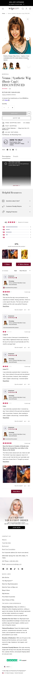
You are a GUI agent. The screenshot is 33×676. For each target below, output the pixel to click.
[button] (2, 8)
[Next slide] (28, 38)
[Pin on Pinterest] (13, 150)
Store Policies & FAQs (8, 600)
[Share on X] (10, 150)
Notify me (16, 118)
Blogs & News (6, 590)
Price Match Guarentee (8, 596)
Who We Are (5, 577)
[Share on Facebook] (7, 150)
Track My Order (6, 543)
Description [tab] (6, 156)
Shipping (4, 94)
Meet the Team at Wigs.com (10, 587)
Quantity (4, 103)
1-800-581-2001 (13, 561)
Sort (15, 270)
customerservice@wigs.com (13, 564)
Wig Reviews (5, 593)
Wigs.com (8, 670)
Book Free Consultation (8, 549)
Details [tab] (15, 156)
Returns (4, 539)
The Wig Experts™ (7, 580)
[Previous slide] (5, 38)
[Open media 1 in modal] (28, 19)
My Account (5, 546)
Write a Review (25, 265)
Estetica (5, 74)
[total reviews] (16, 89)
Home (3, 13)
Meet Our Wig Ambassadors (10, 584)
